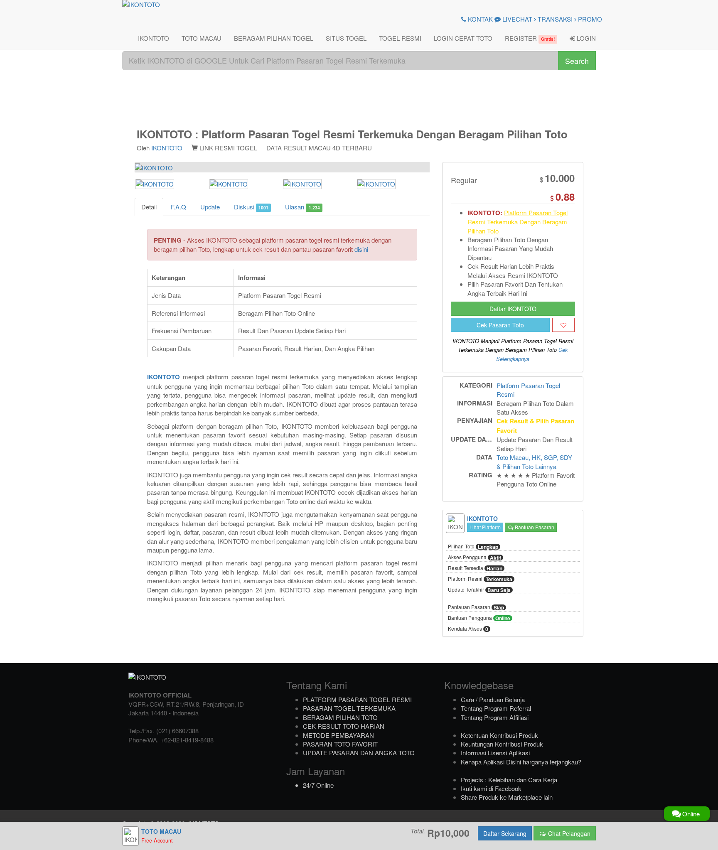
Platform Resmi (480, 579)
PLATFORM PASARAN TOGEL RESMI (357, 699)
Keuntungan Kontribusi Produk (502, 743)
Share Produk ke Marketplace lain (507, 797)
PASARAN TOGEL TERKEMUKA (349, 708)
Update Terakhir (479, 590)
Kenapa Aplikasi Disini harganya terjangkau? (521, 761)
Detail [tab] (149, 206)
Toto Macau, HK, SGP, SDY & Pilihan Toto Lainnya (534, 461)
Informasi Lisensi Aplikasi (495, 752)
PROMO (589, 19)
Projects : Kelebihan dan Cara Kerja (509, 779)
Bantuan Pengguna (479, 618)
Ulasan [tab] (302, 206)
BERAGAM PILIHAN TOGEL (273, 38)
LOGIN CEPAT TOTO (463, 38)
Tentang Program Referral (496, 708)
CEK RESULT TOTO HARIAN (343, 726)
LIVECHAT (516, 19)
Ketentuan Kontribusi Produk (499, 735)
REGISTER (530, 38)
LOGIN (585, 38)
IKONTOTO (153, 38)
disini (361, 249)
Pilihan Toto (473, 547)
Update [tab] (210, 206)
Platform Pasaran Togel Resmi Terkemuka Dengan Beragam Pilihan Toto (517, 221)
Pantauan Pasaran (476, 607)
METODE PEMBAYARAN (338, 735)
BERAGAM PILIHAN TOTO (340, 717)
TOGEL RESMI (400, 38)
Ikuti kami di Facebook (491, 788)
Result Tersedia (475, 568)
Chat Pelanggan (568, 833)
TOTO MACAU (201, 38)
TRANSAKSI (554, 19)
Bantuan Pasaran (534, 527)
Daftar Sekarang (504, 833)
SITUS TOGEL (346, 38)
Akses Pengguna (474, 557)
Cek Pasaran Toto (500, 325)
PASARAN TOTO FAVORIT (340, 743)
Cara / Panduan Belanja (493, 699)
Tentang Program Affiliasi (495, 717)
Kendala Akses (468, 629)
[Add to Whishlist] (563, 325)
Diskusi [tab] (251, 206)
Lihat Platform (485, 527)
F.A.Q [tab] (178, 206)
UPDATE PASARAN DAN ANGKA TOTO (359, 752)
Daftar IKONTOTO (512, 309)
